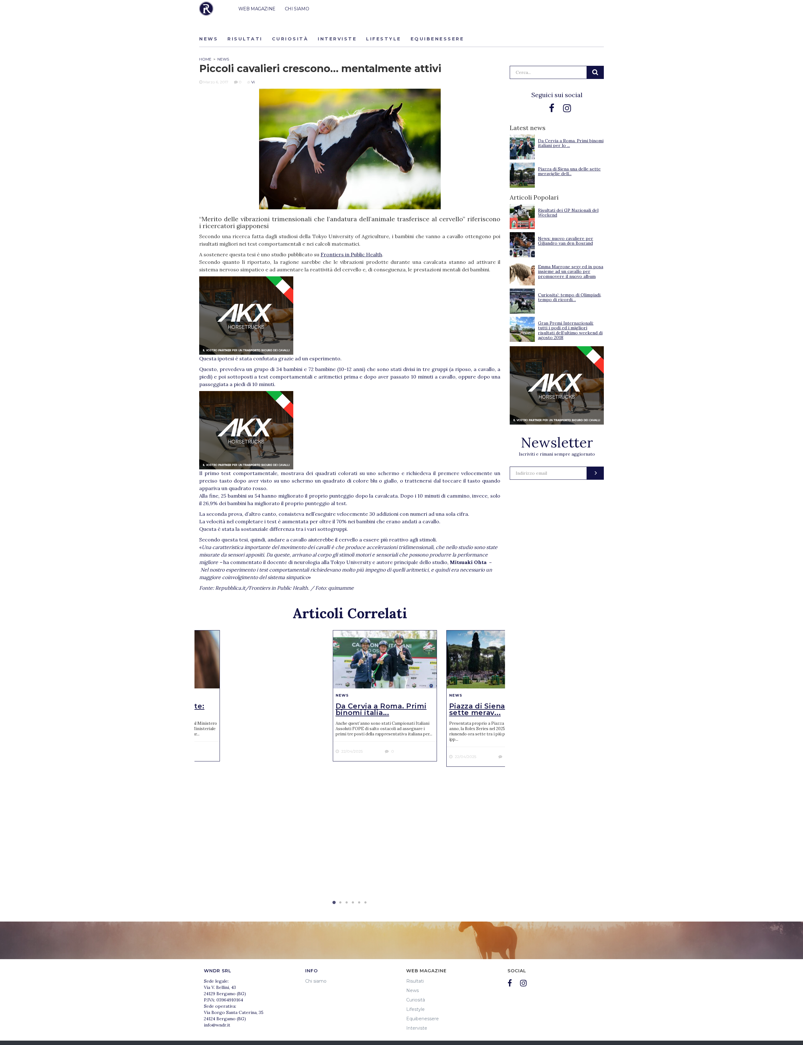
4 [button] (353, 903)
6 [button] (365, 903)
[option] (385, 695)
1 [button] (334, 903)
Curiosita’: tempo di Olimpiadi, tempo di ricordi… (569, 297)
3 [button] (346, 903)
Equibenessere (437, 39)
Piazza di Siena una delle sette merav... (496, 709)
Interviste (337, 39)
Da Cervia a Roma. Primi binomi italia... (381, 709)
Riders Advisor (206, 9)
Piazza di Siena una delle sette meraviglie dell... (569, 171)
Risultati (245, 39)
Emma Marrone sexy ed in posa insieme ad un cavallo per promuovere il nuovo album (570, 271)
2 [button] (340, 903)
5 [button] (359, 903)
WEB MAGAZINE (256, 9)
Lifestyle (383, 39)
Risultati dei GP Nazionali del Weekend (568, 212)
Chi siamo (316, 981)
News (208, 39)
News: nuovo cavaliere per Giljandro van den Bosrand (565, 241)
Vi (253, 82)
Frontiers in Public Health (351, 254)
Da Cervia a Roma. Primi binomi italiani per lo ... (571, 143)
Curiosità (290, 39)
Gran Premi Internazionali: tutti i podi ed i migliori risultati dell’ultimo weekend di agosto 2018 (570, 330)
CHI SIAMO (297, 9)
